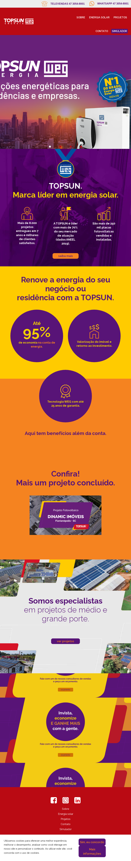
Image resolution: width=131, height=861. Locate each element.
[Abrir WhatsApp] (123, 853)
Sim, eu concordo (92, 842)
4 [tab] (81, 142)
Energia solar (99, 17)
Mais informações (92, 851)
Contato (102, 31)
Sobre (81, 17)
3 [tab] (70, 142)
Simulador (119, 31)
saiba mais (65, 256)
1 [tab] (50, 142)
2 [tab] (60, 142)
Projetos (120, 17)
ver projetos (65, 641)
